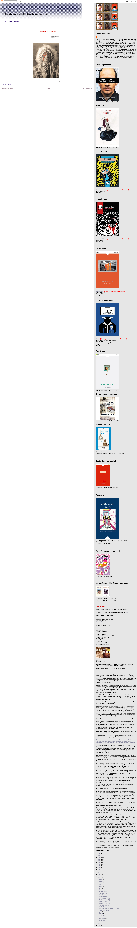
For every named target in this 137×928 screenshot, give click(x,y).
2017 (99, 867)
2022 (99, 876)
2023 (99, 878)
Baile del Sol (99, 291)
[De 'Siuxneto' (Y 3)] (104, 900)
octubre (101, 917)
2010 (99, 855)
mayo (101, 886)
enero (101, 879)
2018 (99, 869)
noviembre (102, 918)
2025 (99, 924)
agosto (101, 913)
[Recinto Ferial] (103, 891)
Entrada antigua (87, 88)
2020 (99, 872)
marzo (101, 883)
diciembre (102, 920)
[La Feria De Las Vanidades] (106, 890)
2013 (99, 861)
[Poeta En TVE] (103, 901)
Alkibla (98, 339)
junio (100, 888)
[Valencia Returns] (104, 905)
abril (100, 884)
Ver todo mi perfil (100, 61)
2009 (99, 854)
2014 (99, 862)
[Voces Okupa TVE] (104, 903)
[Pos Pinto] (102, 895)
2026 (99, 925)
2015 (99, 864)
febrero (101, 881)
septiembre (102, 915)
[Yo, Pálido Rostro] (11, 22)
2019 (99, 871)
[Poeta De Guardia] (104, 906)
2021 (99, 874)
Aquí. (127, 612)
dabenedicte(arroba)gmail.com (104, 622)
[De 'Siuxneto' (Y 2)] (104, 898)
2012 (99, 859)
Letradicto (100, 37)
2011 (99, 857)
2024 (99, 922)
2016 (99, 866)
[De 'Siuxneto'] (103, 896)
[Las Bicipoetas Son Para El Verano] (109, 908)
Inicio (48, 88)
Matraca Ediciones (101, 190)
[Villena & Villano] (103, 893)
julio (100, 912)
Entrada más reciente (7, 88)
